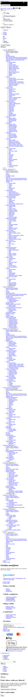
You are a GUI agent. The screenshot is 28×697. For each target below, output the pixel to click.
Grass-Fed (20, 57)
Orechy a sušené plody (13, 65)
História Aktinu (9, 615)
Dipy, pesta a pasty (13, 276)
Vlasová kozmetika (13, 130)
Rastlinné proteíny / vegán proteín (16, 365)
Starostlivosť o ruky (13, 483)
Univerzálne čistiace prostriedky (15, 504)
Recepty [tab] (5, 669)
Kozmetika (8, 123)
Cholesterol (11, 160)
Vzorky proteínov (10, 316)
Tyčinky (10, 207)
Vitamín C (11, 403)
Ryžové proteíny (12, 306)
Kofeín (10, 356)
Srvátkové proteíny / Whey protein (16, 79)
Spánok (10, 158)
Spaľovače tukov (12, 99)
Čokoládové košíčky (13, 211)
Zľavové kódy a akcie (10, 600)
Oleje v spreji (11, 243)
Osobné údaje (6, 659)
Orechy (10, 198)
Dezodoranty (11, 481)
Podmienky (5, 656)
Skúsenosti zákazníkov (11, 617)
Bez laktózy (11, 58)
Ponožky (11, 455)
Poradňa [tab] (5, 671)
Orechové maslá (12, 64)
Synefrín (10, 384)
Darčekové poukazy (10, 599)
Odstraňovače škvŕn (13, 502)
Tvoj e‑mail (5, 624)
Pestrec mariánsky (12, 430)
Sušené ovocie (12, 200)
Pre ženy (10, 112)
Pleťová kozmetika (13, 126)
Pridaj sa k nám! (6, 562)
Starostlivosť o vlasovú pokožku (16, 492)
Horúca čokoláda (12, 282)
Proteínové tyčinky (13, 371)
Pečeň (10, 161)
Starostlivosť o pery (13, 476)
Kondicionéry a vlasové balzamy (16, 491)
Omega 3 (11, 425)
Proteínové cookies (13, 373)
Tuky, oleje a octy (12, 70)
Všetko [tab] (4, 666)
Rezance (10, 264)
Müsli (10, 186)
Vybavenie (8, 138)
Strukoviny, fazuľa (13, 262)
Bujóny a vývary (12, 229)
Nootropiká (11, 109)
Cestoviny (11, 259)
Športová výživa (9, 87)
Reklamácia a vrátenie (10, 607)
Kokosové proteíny (13, 327)
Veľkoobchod (9, 609)
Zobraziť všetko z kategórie (12, 51)
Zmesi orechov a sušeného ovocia (16, 203)
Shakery (10, 517)
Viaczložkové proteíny (13, 84)
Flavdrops (11, 225)
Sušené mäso (11, 212)
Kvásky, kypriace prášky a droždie (16, 235)
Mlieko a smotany (12, 237)
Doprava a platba (9, 606)
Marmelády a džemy (13, 228)
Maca (10, 420)
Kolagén (10, 86)
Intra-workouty (12, 354)
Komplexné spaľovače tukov (15, 385)
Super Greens (12, 410)
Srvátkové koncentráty (13, 300)
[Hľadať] (2, 10)
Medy (10, 223)
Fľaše (10, 518)
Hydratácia (11, 166)
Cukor (10, 222)
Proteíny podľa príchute (11, 317)
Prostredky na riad (13, 137)
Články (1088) (6, 583)
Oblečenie (8, 116)
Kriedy (10, 528)
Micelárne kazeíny (13, 310)
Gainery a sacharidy (13, 98)
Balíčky (5, 560)
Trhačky (10, 527)
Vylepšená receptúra (10, 56)
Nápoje (10, 75)
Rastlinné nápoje (12, 285)
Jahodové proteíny (13, 324)
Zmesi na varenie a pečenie (14, 232)
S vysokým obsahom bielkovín (20, 58)
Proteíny (8, 76)
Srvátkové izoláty (12, 301)
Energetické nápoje (13, 345)
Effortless (19, 59)
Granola (10, 185)
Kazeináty (11, 311)
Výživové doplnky (10, 101)
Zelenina (10, 256)
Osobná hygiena (12, 129)
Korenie (10, 226)
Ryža (10, 260)
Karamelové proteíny (13, 322)
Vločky (10, 184)
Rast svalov (11, 154)
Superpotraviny (12, 104)
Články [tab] (4, 668)
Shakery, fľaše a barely (14, 141)
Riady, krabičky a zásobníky (15, 143)
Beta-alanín (11, 360)
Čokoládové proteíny (13, 323)
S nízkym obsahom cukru (11, 59)
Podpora (8, 588)
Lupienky (11, 189)
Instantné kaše (12, 188)
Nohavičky (11, 456)
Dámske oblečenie (13, 119)
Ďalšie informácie (4, 686)
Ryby (10, 252)
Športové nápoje (12, 91)
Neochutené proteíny (13, 319)
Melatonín (11, 443)
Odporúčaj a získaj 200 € (11, 597)
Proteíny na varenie (13, 85)
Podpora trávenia (12, 114)
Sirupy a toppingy (12, 220)
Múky (10, 234)
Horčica (10, 271)
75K (16, 649)
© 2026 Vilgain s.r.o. (5, 653)
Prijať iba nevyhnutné (5, 689)
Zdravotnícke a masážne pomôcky (16, 146)
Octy (10, 246)
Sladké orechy (12, 213)
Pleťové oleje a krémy (13, 475)
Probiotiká (11, 437)
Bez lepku (22, 178)
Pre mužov (11, 113)
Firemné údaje (6, 655)
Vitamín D (11, 404)
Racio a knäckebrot (13, 266)
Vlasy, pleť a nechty (13, 151)
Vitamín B (11, 402)
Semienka (11, 201)
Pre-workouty (12, 353)
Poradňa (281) (9, 591)
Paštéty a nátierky (12, 253)
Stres (10, 152)
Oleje (10, 242)
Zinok (10, 406)
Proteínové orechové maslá (14, 194)
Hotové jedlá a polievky (14, 249)
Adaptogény (11, 107)
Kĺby (10, 153)
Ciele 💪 (8, 147)
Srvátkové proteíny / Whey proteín (16, 364)
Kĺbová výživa (12, 106)
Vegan (23, 57)
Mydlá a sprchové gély (13, 482)
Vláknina (11, 438)
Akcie (4, 168)
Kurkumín (11, 431)
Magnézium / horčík (13, 399)
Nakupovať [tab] (5, 667)
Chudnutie (11, 155)
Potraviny (8, 61)
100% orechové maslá (13, 192)
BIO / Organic (9, 57)
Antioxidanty (11, 110)
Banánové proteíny (13, 325)
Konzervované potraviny (14, 72)
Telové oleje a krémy (13, 484)
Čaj (9, 281)
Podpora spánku (12, 115)
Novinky (8, 55)
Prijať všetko (13, 689)
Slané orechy (11, 214)
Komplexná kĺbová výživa (14, 416)
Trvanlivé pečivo (12, 265)
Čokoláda (11, 215)
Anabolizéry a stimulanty (14, 93)
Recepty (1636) (6, 581)
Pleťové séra (11, 474)
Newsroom (8, 618)
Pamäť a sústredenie (13, 159)
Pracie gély (11, 501)
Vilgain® (5, 50)
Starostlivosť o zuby (13, 131)
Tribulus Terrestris (12, 355)
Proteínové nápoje (12, 80)
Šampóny (11, 489)
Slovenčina (6, 42)
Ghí (9, 245)
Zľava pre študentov (10, 598)
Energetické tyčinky (13, 372)
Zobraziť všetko (12, 62)
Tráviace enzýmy (12, 440)
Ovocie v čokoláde (13, 217)
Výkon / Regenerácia (13, 165)
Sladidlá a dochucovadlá (14, 68)
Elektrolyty (11, 90)
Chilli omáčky (12, 274)
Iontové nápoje (12, 344)
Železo (10, 407)
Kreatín (10, 92)
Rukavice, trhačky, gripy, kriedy (15, 144)
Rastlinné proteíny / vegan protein (16, 81)
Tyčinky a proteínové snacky (15, 97)
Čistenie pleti (11, 477)
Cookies (5, 657)
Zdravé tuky (11, 108)
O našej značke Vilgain (11, 614)
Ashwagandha (12, 421)
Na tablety (11, 523)
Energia (10, 164)
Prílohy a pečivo (12, 73)
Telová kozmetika (12, 127)
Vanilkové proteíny (13, 321)
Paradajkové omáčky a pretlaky (15, 275)
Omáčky (10, 74)
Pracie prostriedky (12, 135)
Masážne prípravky (13, 125)
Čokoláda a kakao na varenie (15, 239)
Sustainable (14, 57)
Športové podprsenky (13, 452)
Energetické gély (12, 378)
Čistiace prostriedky (13, 136)
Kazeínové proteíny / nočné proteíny (16, 82)
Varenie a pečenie (12, 69)
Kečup (10, 270)
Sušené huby (11, 202)
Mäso (10, 251)
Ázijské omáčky (12, 273)
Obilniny (11, 263)
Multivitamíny (12, 401)
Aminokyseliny (12, 95)
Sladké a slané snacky (13, 67)
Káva (10, 280)
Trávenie (10, 157)
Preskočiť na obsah (5, 1)
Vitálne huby (11, 412)
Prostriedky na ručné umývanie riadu (16, 507)
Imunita (10, 149)
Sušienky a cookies (13, 209)
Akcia (7, 53)
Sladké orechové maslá (14, 195)
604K (17, 647)
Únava (10, 163)
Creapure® (11, 349)
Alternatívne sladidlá (13, 224)
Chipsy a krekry (12, 208)
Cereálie (10, 63)
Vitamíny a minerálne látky (14, 103)
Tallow (23, 59)
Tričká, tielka (11, 458)
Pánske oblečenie (12, 120)
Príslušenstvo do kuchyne (14, 142)
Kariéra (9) (8, 590)
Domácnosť (8, 132)
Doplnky (11, 121)
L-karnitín (11, 383)
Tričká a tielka (12, 453)
